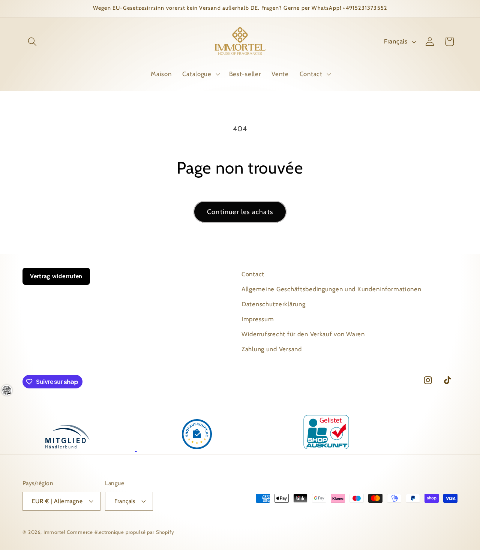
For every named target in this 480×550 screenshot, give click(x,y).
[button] (32, 42)
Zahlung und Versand (272, 349)
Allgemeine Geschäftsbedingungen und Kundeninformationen (332, 289)
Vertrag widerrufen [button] (56, 276)
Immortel (55, 532)
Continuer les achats (240, 212)
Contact (253, 274)
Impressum (258, 319)
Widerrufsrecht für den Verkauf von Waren (303, 334)
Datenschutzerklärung (273, 304)
